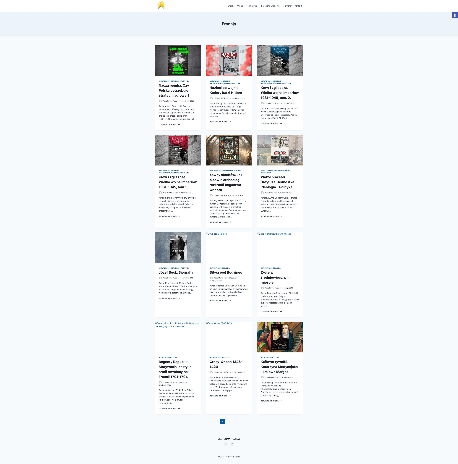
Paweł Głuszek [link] (172, 101)
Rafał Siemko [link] (274, 193)
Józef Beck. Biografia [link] (176, 272)
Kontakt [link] (298, 6)
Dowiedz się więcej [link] (169, 125)
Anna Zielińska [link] (223, 372)
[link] (455, 15)
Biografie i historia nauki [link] (272, 170)
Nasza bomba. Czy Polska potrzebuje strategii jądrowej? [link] (174, 90)
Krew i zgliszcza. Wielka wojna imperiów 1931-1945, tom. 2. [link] (280, 93)
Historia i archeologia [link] (231, 170)
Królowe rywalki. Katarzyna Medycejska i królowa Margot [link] (279, 367)
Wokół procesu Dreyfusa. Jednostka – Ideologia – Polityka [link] (279, 182)
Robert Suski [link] (274, 377)
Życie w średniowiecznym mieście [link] (275, 277)
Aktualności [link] (164, 81)
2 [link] (229, 421)
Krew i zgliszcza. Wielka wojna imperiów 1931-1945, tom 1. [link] (178, 182)
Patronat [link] (288, 6)
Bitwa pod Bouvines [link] (226, 272)
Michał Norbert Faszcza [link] (227, 278)
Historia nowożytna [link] (180, 81)
